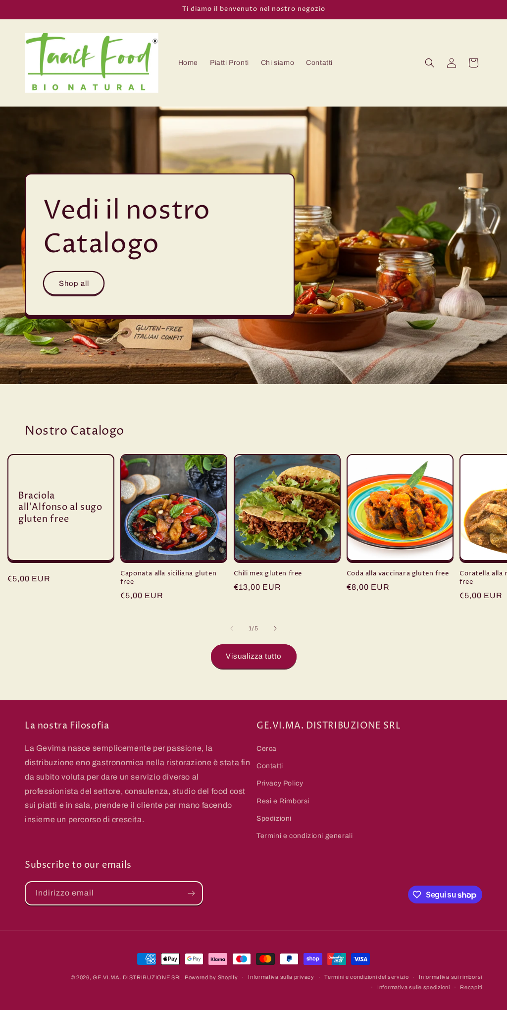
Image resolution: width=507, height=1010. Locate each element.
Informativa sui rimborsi (450, 977)
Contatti (269, 766)
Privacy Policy (279, 783)
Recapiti (471, 987)
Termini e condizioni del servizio (366, 977)
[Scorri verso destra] (275, 628)
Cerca (266, 748)
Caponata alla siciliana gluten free (168, 577)
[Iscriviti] (191, 893)
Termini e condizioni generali (304, 836)
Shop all (74, 283)
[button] (430, 63)
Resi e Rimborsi (282, 801)
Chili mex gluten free (268, 573)
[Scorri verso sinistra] (232, 628)
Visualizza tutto (254, 656)
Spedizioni (274, 818)
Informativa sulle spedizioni (413, 987)
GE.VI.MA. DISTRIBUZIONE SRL (138, 977)
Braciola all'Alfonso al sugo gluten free (60, 507)
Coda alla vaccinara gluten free (398, 573)
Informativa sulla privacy (281, 977)
